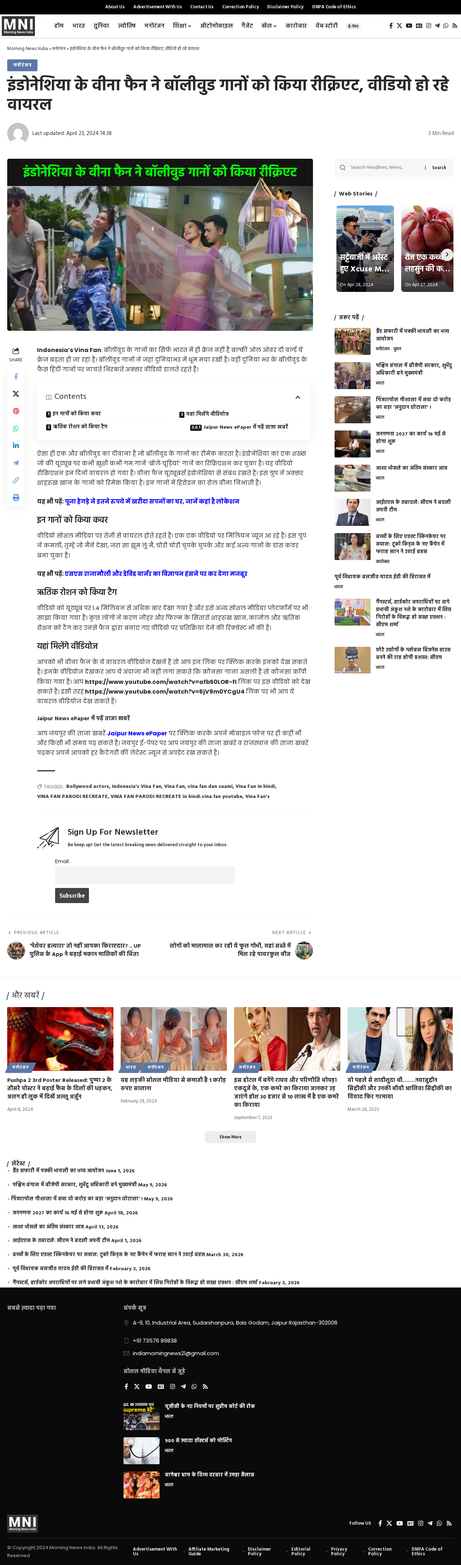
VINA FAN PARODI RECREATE (72, 797)
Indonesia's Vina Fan (136, 786)
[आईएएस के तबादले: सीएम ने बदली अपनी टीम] (353, 512)
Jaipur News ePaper (137, 733)
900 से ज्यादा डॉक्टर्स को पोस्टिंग (198, 1441)
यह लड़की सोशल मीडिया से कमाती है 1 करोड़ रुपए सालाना (173, 1084)
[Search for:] (385, 168)
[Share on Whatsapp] (15, 428)
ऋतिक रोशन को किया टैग (80, 427)
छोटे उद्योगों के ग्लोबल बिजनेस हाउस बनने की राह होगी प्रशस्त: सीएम (413, 654)
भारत (380, 384)
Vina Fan (174, 786)
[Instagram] (428, 26)
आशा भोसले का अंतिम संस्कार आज (411, 468)
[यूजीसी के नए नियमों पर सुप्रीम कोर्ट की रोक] (142, 1416)
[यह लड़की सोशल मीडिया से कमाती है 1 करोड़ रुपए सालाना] (174, 1039)
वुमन (397, 349)
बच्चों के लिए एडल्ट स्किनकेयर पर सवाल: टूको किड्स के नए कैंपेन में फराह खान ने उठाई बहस (411, 544)
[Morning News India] (22, 1524)
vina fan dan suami (210, 786)
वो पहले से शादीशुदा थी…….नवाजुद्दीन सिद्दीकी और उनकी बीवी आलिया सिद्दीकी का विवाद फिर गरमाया (400, 1089)
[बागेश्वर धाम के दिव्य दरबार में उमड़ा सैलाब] (142, 1484)
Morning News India (27, 49)
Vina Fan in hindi (255, 786)
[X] (399, 26)
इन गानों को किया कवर (77, 414)
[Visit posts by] (18, 133)
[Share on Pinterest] (15, 410)
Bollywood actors (87, 786)
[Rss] (455, 26)
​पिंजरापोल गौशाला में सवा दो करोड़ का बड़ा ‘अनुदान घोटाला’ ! (413, 404)
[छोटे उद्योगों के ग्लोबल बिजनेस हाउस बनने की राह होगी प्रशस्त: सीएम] (353, 660)
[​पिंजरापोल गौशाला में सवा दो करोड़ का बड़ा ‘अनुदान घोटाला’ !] (353, 409)
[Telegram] (437, 26)
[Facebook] (391, 26)
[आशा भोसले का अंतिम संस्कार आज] (353, 478)
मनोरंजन (59, 49)
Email (62, 861)
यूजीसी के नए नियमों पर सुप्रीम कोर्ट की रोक (210, 1407)
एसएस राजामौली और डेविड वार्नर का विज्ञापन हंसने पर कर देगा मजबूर (156, 574)
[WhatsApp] (446, 26)
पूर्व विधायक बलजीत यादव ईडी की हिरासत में (382, 577)
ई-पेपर (353, 26)
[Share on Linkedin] (15, 445)
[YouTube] (409, 26)
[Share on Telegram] (15, 462)
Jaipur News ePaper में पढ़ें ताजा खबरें (245, 427)
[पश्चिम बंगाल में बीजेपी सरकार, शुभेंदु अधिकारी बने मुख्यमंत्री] (353, 375)
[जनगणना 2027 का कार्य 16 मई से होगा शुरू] (353, 443)
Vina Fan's (257, 797)
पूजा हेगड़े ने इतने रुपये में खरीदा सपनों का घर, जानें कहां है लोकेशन (152, 501)
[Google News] (419, 26)
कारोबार (383, 562)
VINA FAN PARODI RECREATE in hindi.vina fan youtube (176, 797)
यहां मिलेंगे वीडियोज (207, 414)
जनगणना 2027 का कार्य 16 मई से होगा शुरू (411, 438)
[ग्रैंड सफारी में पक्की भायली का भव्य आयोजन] (353, 341)
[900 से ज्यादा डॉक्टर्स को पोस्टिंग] (142, 1450)
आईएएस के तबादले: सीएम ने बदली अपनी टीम (413, 506)
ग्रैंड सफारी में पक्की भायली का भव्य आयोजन (412, 335)
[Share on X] (15, 393)
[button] (15, 479)
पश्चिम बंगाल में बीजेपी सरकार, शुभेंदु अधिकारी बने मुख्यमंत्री (414, 370)
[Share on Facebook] (15, 376)
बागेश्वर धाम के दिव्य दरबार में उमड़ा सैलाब (209, 1475)
